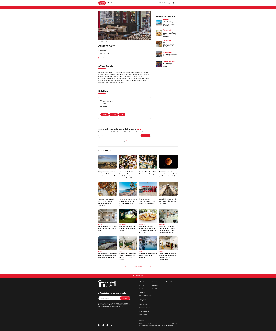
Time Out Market (158, 7)
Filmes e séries (135, 7)
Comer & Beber (117, 7)
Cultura (123, 7)
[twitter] (111, 325)
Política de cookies (143, 304)
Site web (114, 114)
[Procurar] (169, 3)
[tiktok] (103, 325)
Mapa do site (141, 320)
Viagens (146, 7)
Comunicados (142, 289)
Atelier (151, 7)
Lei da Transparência (144, 311)
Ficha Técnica (142, 285)
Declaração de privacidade (142, 300)
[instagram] (99, 325)
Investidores (142, 292)
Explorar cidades (130, 3)
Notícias (101, 7)
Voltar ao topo (139, 275)
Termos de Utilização (123, 140)
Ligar (122, 114)
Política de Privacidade (133, 140)
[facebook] (107, 325)
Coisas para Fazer (108, 7)
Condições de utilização (144, 307)
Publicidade (155, 285)
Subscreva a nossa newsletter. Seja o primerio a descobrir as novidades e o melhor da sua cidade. (121, 132)
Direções (105, 114)
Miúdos (141, 7)
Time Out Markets (142, 3)
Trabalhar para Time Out (145, 295)
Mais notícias (138, 266)
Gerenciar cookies (143, 314)
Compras (129, 7)
